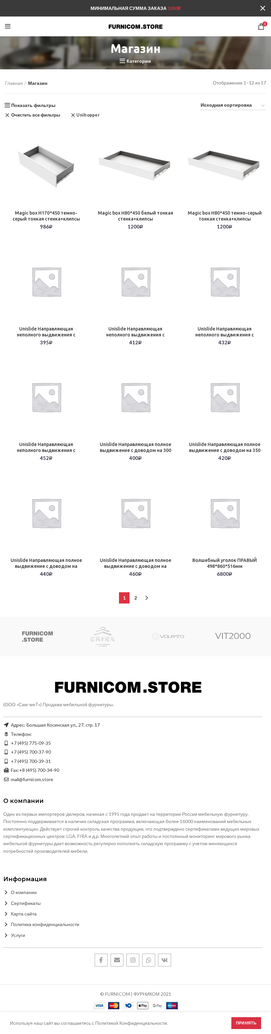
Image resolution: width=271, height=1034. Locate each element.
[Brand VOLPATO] (167, 636)
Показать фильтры (33, 105)
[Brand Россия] (37, 636)
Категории (139, 61)
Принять (246, 1022)
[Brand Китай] (102, 636)
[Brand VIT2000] (233, 636)
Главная (14, 83)
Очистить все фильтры (35, 115)
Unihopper (88, 115)
